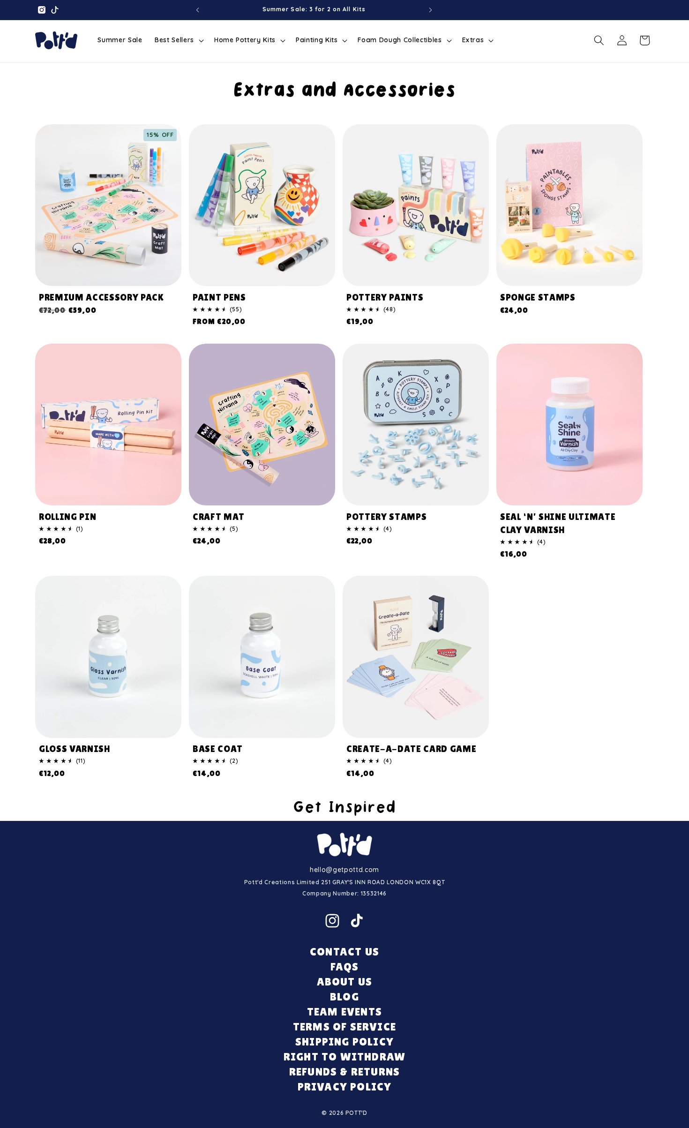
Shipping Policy (344, 1041)
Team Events (344, 1011)
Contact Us (344, 951)
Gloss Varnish (74, 749)
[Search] (599, 40)
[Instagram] (332, 920)
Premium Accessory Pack (101, 297)
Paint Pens (219, 297)
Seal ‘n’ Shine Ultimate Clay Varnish (557, 523)
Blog (344, 996)
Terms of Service (344, 1026)
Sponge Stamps (538, 297)
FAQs (344, 966)
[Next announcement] (430, 10)
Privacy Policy (345, 1086)
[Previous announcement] (197, 10)
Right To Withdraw (344, 1056)
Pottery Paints (384, 297)
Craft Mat (219, 516)
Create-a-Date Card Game (411, 749)
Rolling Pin (67, 516)
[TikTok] (356, 920)
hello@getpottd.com (344, 869)
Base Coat (218, 749)
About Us (345, 981)
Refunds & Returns (344, 1071)
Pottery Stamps (386, 516)
